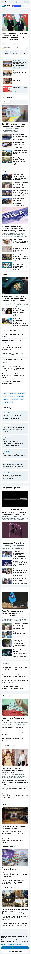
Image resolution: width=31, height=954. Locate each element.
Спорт (6, 396)
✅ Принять (15, 947)
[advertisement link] (16, 6)
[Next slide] (14, 44)
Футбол (6, 399)
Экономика (21, 393)
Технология (20, 396)
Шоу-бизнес (14, 399)
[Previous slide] (3, 44)
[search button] (22, 6)
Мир (5, 393)
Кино (22, 399)
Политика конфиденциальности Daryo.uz (12, 944)
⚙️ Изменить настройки (15, 951)
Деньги (12, 396)
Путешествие (8, 402)
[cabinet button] (26, 6)
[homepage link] (6, 5)
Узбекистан (12, 393)
